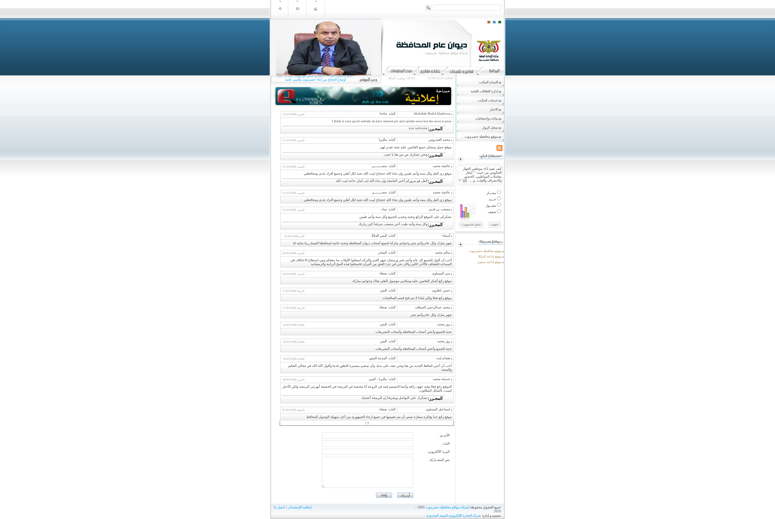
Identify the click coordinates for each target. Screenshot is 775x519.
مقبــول (491, 205)
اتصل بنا (279, 507)
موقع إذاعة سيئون (489, 262)
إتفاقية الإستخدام (300, 507)
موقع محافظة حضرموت (485, 251)
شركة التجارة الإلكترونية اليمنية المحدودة (453, 515)
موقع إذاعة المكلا (490, 256)
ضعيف (492, 212)
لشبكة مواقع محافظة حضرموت (447, 507)
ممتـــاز (491, 193)
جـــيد (493, 199)
